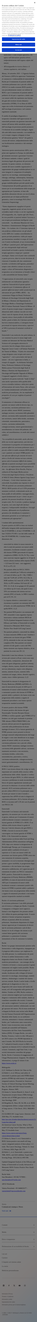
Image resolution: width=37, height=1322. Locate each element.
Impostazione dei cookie (18, 39)
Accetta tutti (18, 50)
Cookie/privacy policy (14, 35)
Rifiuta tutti (18, 44)
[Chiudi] (35, 3)
